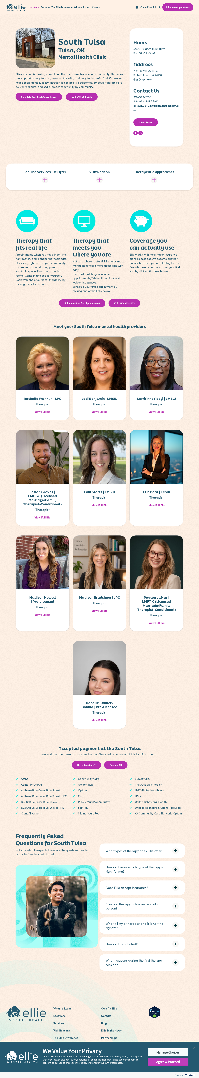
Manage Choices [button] (167, 1052)
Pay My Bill (116, 765)
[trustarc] (190, 1075)
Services (45, 7)
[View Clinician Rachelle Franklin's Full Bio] (42, 363)
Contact (106, 1016)
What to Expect (82, 7)
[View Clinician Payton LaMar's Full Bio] (156, 562)
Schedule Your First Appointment (38, 96)
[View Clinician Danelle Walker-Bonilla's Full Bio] (99, 667)
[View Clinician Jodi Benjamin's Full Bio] (99, 363)
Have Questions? (86, 765)
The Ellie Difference (61, 7)
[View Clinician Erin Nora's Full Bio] (156, 456)
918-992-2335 (142, 97)
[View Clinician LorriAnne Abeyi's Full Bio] (156, 363)
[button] (142, 850)
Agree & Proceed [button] (168, 1062)
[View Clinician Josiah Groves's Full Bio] (42, 456)
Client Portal (145, 122)
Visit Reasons (61, 1030)
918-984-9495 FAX (145, 101)
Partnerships (109, 1038)
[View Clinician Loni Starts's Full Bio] (99, 456)
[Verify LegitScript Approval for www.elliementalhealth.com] (154, 1012)
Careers (96, 7)
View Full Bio (42, 412)
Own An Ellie (109, 1008)
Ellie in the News (111, 1030)
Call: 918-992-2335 (82, 96)
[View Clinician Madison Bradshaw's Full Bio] (99, 562)
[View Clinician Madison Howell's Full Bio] (42, 562)
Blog (104, 1023)
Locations (34, 7)
